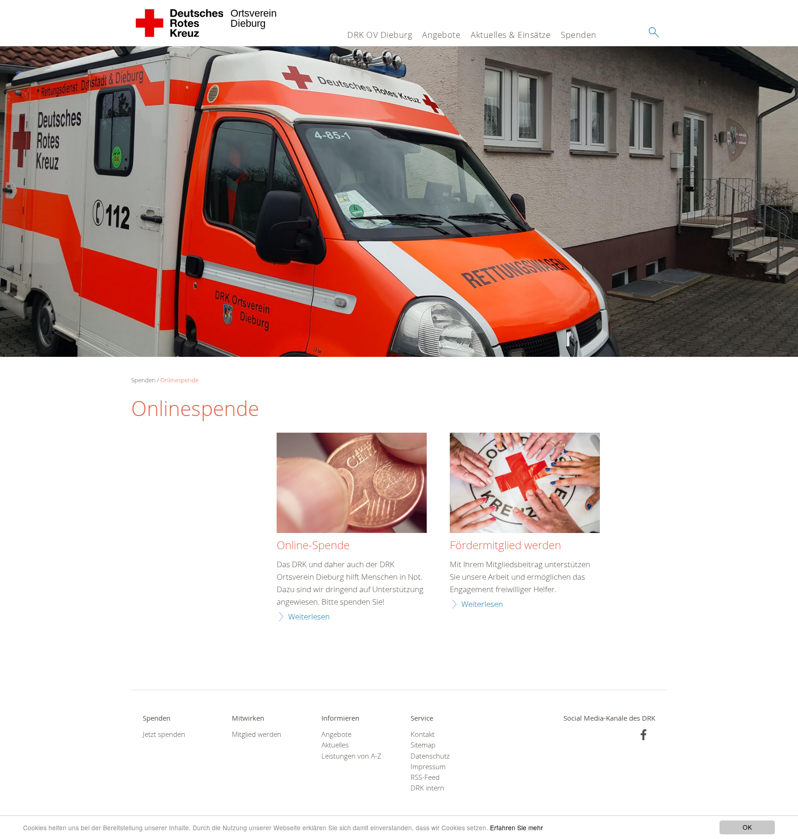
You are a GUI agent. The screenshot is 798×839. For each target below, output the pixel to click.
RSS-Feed (425, 777)
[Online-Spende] (352, 484)
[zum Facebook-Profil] (643, 735)
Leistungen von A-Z (351, 756)
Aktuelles (335, 745)
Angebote (441, 34)
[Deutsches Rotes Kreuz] (180, 23)
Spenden (579, 34)
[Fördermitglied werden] (525, 484)
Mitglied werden (256, 734)
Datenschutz (430, 756)
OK (747, 827)
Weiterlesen (309, 616)
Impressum (428, 766)
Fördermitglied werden (505, 545)
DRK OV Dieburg (379, 34)
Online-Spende (313, 545)
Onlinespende (179, 380)
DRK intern (427, 788)
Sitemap (423, 745)
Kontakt (423, 734)
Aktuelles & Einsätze (510, 34)
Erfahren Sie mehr (516, 827)
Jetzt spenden (164, 734)
